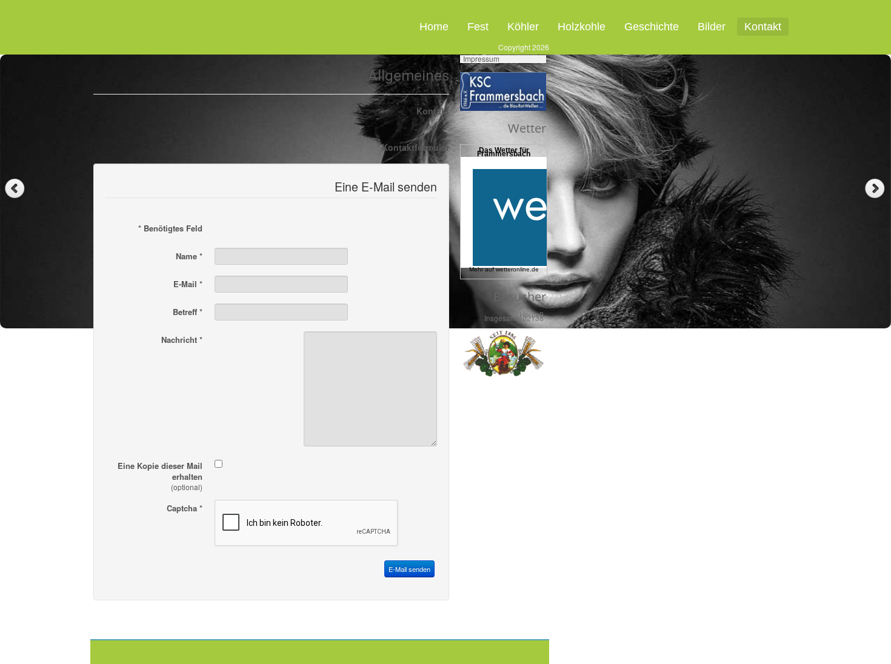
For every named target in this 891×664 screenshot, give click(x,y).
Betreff (187, 312)
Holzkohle (582, 27)
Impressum (481, 59)
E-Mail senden (409, 569)
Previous (15, 188)
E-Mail (187, 284)
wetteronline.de (517, 269)
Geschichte (651, 27)
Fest (478, 27)
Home (434, 27)
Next (876, 188)
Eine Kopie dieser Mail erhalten (160, 471)
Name (189, 256)
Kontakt (762, 27)
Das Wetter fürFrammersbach (503, 152)
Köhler (523, 27)
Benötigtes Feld (170, 228)
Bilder (712, 27)
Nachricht (181, 339)
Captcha (184, 508)
